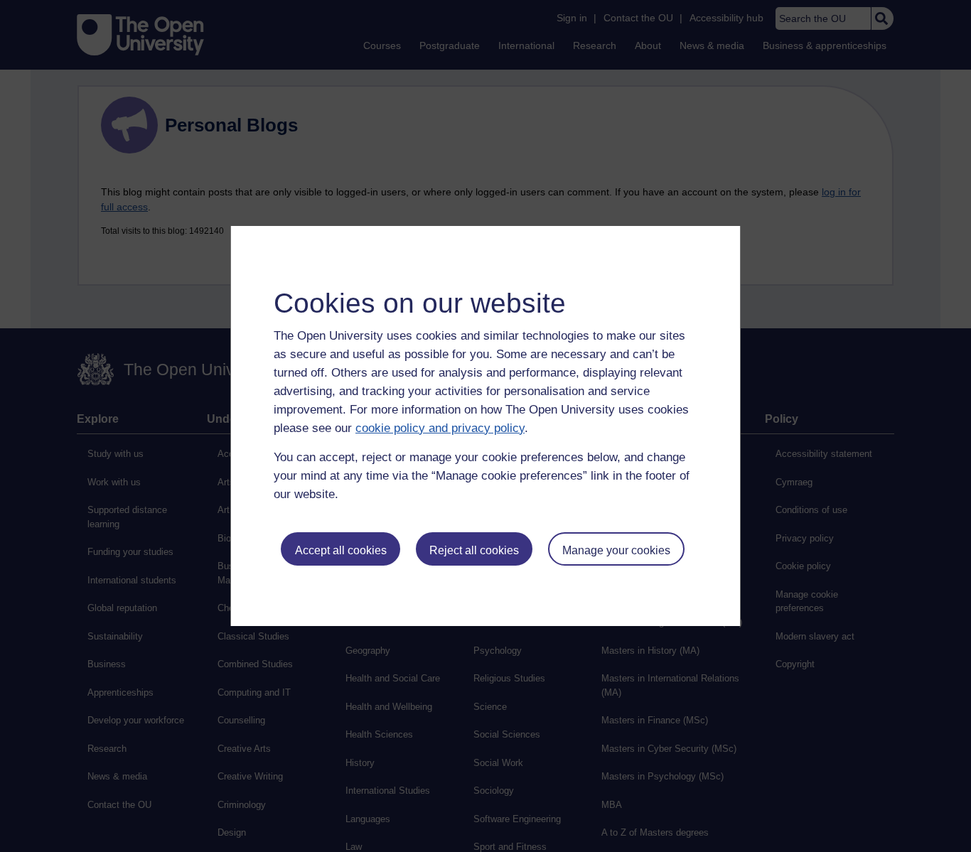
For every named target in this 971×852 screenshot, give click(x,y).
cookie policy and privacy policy (440, 428)
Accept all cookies (341, 550)
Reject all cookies (474, 550)
